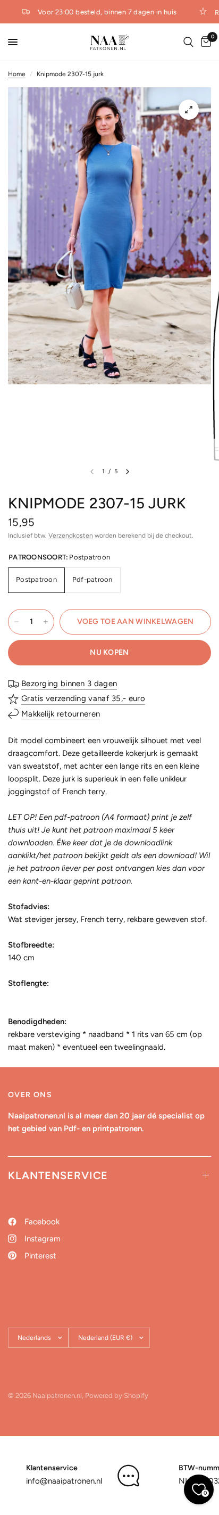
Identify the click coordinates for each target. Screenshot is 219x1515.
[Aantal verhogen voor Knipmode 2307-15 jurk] (46, 622)
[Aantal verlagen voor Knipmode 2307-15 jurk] (16, 622)
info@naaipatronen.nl (64, 1481)
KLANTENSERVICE (58, 1175)
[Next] (128, 472)
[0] (204, 42)
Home (17, 74)
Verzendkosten (70, 535)
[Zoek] (188, 42)
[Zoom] (189, 110)
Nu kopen (109, 652)
